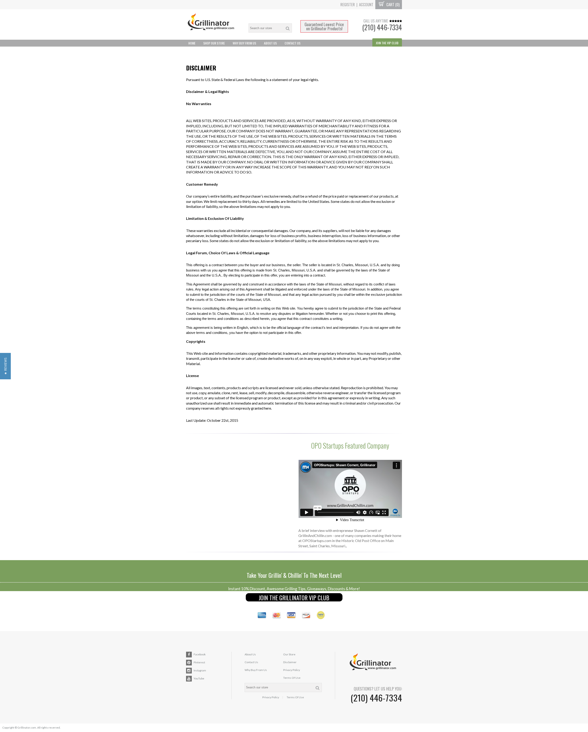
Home (191, 43)
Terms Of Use (291, 677)
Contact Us (292, 43)
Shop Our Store (214, 43)
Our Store (289, 654)
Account (366, 4)
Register (347, 4)
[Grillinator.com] (213, 24)
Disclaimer (290, 662)
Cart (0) (392, 4)
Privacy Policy (291, 670)
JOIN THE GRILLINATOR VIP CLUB (294, 597)
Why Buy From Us (244, 43)
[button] (5, 366)
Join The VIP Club (387, 42)
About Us (270, 43)
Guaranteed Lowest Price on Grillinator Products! (324, 26)
